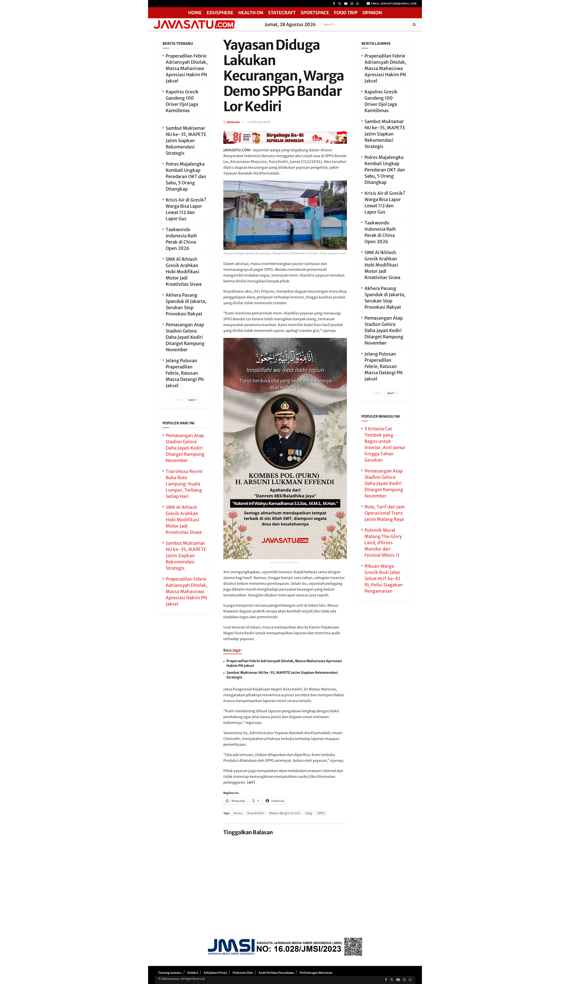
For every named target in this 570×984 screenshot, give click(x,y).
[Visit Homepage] (205, 24)
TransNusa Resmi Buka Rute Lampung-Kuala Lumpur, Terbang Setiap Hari (184, 483)
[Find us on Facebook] (334, 3)
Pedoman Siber (243, 973)
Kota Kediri (255, 813)
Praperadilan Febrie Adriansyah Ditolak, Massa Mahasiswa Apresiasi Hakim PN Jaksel (187, 68)
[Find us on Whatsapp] (357, 3)
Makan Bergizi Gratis (284, 813)
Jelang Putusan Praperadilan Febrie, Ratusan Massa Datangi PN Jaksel (185, 373)
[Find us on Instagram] (351, 3)
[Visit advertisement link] (285, 137)
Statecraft (282, 12)
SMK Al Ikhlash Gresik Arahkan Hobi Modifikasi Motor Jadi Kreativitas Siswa (184, 271)
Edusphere (220, 12)
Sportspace (315, 12)
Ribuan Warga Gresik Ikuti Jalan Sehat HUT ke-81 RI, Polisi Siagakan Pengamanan (383, 578)
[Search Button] (415, 25)
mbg (308, 813)
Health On (250, 12)
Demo (238, 813)
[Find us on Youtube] (345, 3)
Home (195, 12)
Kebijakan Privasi (215, 973)
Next (192, 400)
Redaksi (192, 973)
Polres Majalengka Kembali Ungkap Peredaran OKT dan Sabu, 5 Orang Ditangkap (186, 176)
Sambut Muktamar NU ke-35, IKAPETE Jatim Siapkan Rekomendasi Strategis (186, 140)
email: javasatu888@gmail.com (393, 3)
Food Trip (346, 12)
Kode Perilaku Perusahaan (276, 973)
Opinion (372, 12)
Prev (179, 400)
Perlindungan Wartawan (315, 973)
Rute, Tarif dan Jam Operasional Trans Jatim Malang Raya (384, 513)
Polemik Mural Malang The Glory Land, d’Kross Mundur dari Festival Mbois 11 (383, 542)
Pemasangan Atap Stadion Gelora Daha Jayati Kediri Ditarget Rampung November (185, 337)
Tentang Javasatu (170, 973)
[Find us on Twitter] (339, 3)
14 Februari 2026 (259, 122)
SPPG (320, 813)
